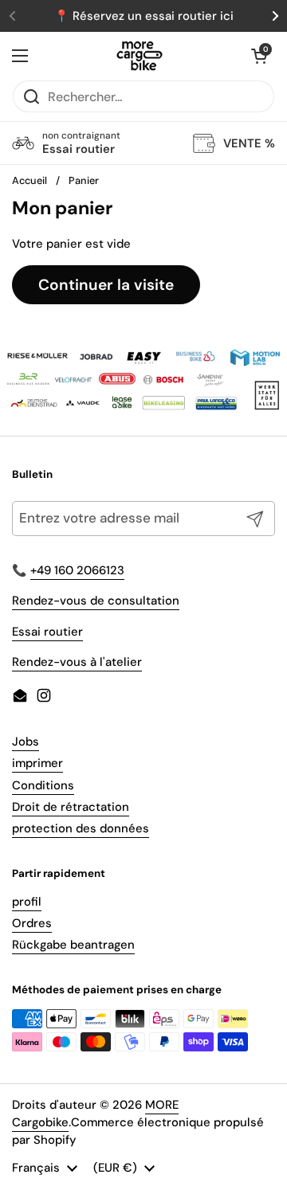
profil (26, 902)
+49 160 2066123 (77, 570)
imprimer (37, 763)
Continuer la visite (106, 285)
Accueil (29, 180)
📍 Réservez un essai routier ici (144, 16)
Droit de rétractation (70, 807)
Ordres (32, 923)
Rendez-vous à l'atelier (77, 662)
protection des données (80, 828)
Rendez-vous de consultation (95, 601)
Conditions (43, 785)
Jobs (25, 742)
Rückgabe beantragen (73, 945)
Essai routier (47, 632)
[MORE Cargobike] (139, 56)
